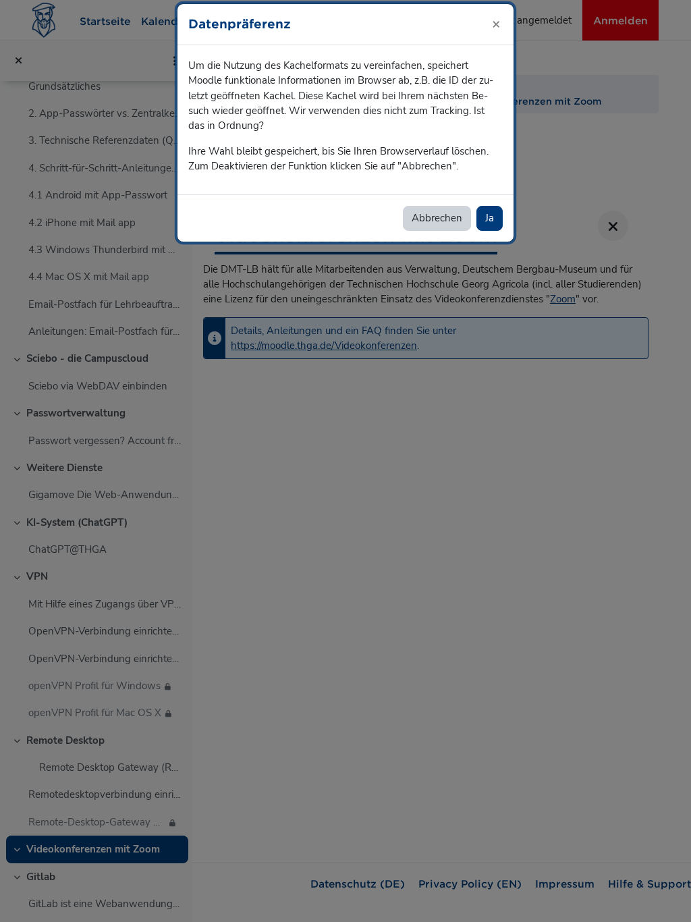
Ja (489, 218)
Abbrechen (437, 218)
